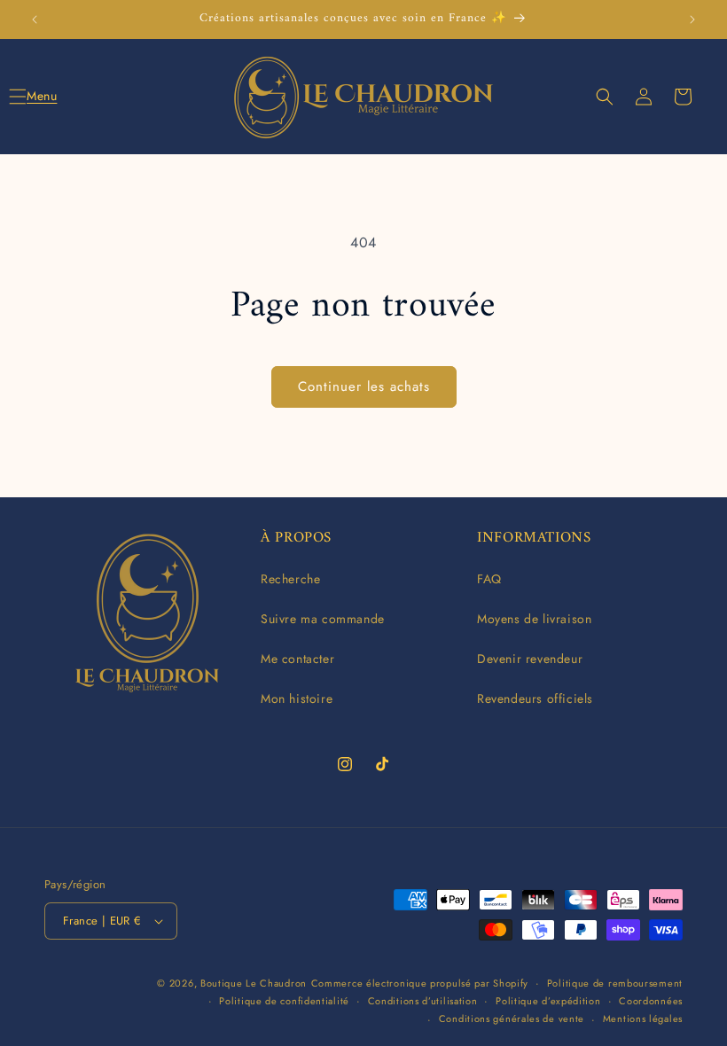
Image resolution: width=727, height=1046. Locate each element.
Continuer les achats (364, 386)
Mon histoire (296, 698)
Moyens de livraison (534, 619)
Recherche (290, 579)
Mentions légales (643, 1018)
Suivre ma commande (323, 619)
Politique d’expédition (548, 1001)
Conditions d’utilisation (423, 1001)
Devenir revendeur (529, 658)
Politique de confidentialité (284, 1001)
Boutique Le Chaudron (253, 983)
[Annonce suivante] (692, 19)
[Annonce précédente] (34, 19)
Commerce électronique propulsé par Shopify (419, 983)
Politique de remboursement (615, 983)
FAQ (489, 579)
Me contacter (297, 658)
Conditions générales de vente (511, 1018)
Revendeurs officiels (535, 698)
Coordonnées (651, 1001)
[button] (37, 96)
